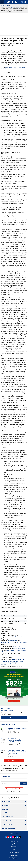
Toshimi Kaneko (12, 641)
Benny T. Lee (16, 646)
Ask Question (14, 717)
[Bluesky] (17, 837)
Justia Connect (14, 841)
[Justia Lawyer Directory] (22, 837)
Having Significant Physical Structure (10, 7)
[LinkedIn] (6, 837)
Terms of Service (14, 852)
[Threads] (15, 837)
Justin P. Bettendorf (19, 648)
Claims (15, 67)
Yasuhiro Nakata (22, 642)
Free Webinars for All (8, 724)
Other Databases (7, 824)
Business (5, 809)
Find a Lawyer (5, 776)
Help (14, 849)
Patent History (9, 69)
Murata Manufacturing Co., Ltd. (16, 637)
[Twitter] (20, 837)
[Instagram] (13, 837)
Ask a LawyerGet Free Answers (7, 709)
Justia (2, 5)
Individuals (5, 805)
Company (14, 846)
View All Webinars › (14, 760)
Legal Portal (14, 844)
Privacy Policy (14, 855)
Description (8, 67)
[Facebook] (11, 837)
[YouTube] (8, 837)
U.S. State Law (6, 820)
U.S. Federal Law (7, 817)
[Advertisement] (14, 24)
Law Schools (6, 813)
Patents (7, 5)
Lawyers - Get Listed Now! (14, 789)
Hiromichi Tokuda (6, 642)
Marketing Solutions (8, 828)
